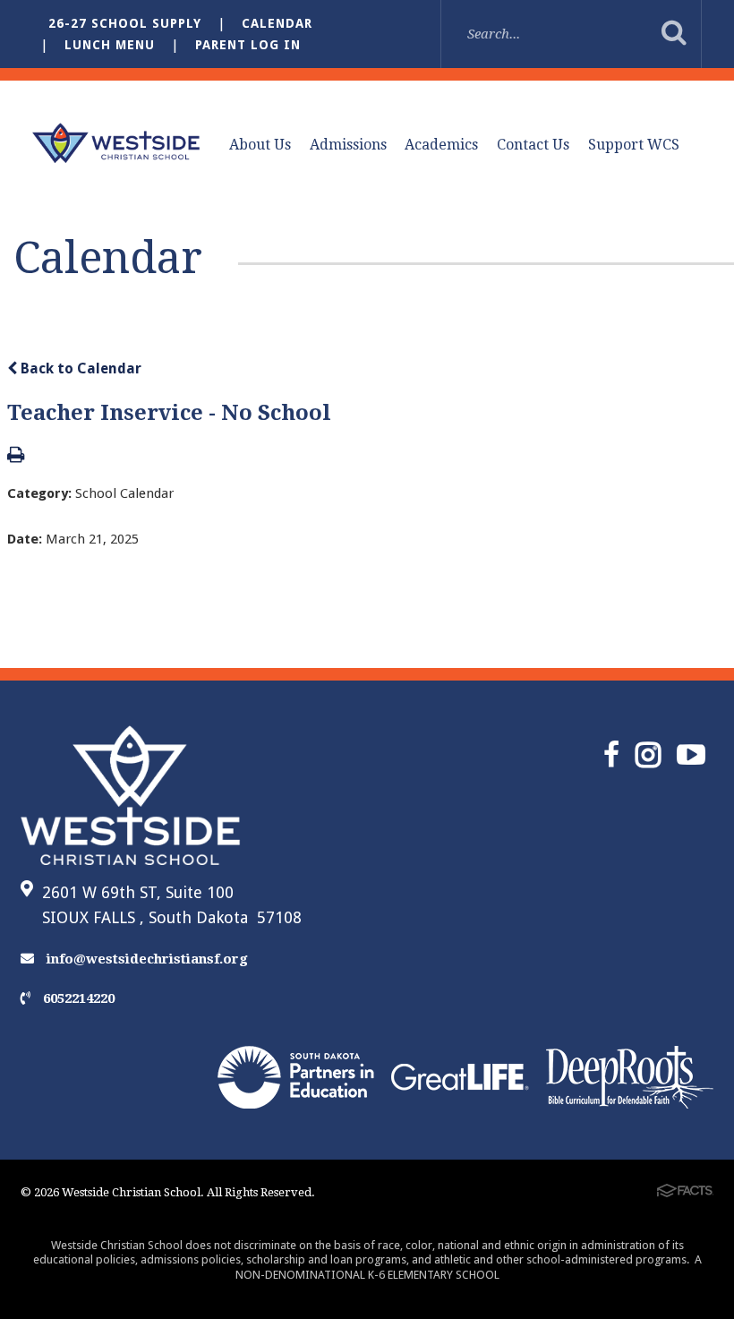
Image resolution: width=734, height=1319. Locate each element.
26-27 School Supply (124, 23)
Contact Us (533, 144)
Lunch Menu (109, 45)
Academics (441, 144)
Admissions (348, 144)
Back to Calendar (79, 368)
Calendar (277, 23)
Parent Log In (248, 45)
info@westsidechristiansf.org (145, 959)
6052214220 (77, 998)
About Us (260, 144)
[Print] (15, 456)
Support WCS (633, 144)
